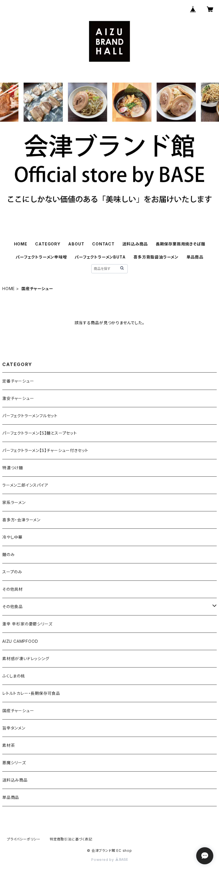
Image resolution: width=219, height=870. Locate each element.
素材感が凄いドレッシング (25, 658)
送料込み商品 (135, 243)
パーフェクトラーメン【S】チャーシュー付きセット (45, 450)
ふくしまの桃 (13, 675)
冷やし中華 (12, 537)
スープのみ (12, 571)
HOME (20, 243)
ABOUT (76, 243)
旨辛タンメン (13, 728)
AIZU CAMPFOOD (20, 641)
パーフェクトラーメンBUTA (100, 257)
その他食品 (12, 606)
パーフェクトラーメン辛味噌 (41, 257)
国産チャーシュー (18, 710)
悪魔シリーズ (14, 762)
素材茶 (8, 745)
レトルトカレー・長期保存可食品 (31, 693)
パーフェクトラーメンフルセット (30, 415)
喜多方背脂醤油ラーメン (156, 257)
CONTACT (103, 243)
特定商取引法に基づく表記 (71, 839)
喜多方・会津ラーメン (21, 519)
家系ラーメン (14, 502)
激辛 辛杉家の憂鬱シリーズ (27, 623)
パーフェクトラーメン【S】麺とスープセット (39, 433)
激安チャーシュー (18, 398)
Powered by (103, 859)
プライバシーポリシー (23, 839)
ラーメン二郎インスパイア (25, 485)
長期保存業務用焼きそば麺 (180, 243)
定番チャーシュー (18, 381)
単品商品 (194, 257)
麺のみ (8, 554)
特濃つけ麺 (12, 467)
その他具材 (12, 589)
